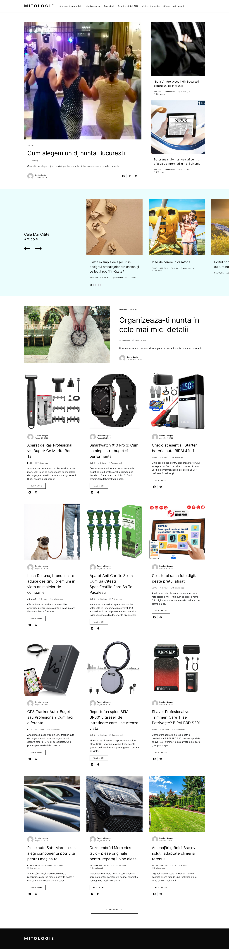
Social (31, 145)
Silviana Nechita (187, 268)
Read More (36, 486)
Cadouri (104, 277)
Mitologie (39, 6)
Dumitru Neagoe (41, 436)
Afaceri (94, 277)
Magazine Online (128, 309)
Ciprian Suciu (40, 175)
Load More (112, 909)
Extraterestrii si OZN (39, 865)
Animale (31, 599)
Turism (175, 268)
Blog (154, 268)
